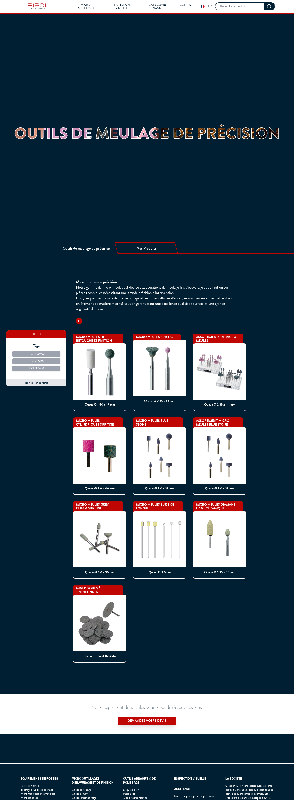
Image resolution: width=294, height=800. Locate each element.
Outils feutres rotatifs (135, 798)
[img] (38, 6)
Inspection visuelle (121, 6)
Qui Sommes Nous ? (157, 6)
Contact (186, 4)
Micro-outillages (86, 6)
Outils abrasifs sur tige (84, 798)
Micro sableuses (29, 798)
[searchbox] (239, 6)
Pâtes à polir (129, 794)
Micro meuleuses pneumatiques (38, 794)
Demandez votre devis (147, 720)
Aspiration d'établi (30, 786)
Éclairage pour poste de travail (37, 790)
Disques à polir (131, 790)
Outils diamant (80, 794)
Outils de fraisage (81, 790)
